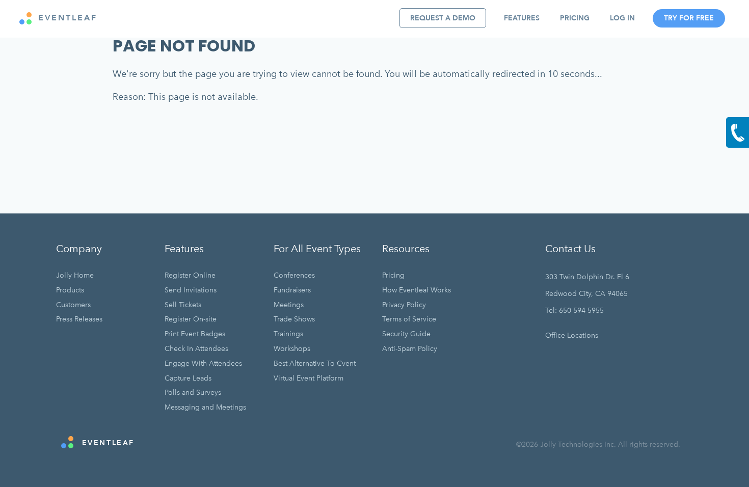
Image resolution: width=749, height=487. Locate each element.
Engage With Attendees (203, 363)
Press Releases (79, 319)
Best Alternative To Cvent (315, 363)
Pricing (575, 18)
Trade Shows (294, 319)
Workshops (292, 348)
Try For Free (689, 18)
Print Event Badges (195, 334)
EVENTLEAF (66, 17)
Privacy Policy (404, 305)
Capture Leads (188, 378)
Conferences (294, 275)
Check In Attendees (196, 348)
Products (70, 290)
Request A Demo (442, 18)
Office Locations (571, 335)
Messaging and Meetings (205, 407)
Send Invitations (191, 290)
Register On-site (191, 319)
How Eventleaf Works (416, 290)
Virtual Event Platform (308, 378)
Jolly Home (75, 275)
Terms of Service (409, 319)
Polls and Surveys (193, 392)
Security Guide (406, 334)
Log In (622, 18)
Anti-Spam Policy (409, 348)
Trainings (288, 334)
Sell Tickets (183, 305)
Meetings (289, 305)
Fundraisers (292, 290)
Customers (73, 305)
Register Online (190, 275)
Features (522, 18)
